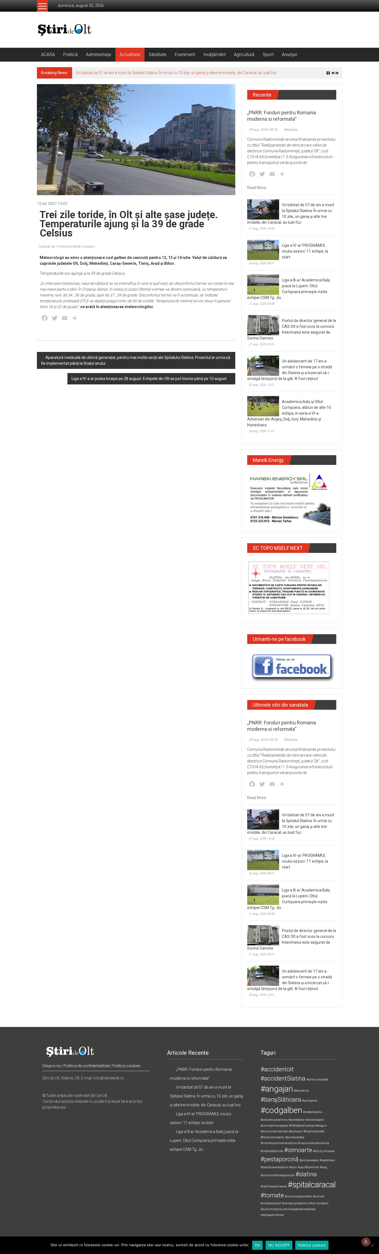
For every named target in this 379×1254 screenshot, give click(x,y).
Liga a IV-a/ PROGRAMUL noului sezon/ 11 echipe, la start (305, 251)
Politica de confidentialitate (87, 1066)
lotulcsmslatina (271, 1209)
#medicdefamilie (272, 1151)
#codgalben (281, 1110)
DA (257, 1245)
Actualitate (130, 54)
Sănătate (157, 54)
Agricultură (244, 54)
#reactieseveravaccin (274, 1167)
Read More (256, 187)
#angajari (277, 1089)
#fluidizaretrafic (314, 1131)
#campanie (309, 1100)
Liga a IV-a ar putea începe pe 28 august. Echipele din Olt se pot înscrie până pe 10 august (149, 378)
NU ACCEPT (279, 1245)
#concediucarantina (274, 1120)
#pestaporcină (280, 1159)
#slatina (306, 1174)
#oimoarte (298, 1150)
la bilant (323, 1203)
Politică (70, 54)
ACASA (48, 54)
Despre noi (51, 1066)
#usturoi (318, 1196)
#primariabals (309, 1160)
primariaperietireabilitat (299, 1209)
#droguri (321, 1125)
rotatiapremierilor (272, 1215)
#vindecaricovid (271, 1203)
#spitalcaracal (312, 1184)
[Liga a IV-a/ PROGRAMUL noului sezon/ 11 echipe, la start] (263, 249)
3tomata (288, 1203)
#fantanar (295, 1131)
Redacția (290, 130)
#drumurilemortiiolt (274, 1131)
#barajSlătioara (281, 1099)
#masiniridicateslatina (313, 1143)
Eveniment (185, 54)
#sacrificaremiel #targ (312, 1167)
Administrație (98, 54)
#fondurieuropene (272, 1137)
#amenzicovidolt (317, 1079)
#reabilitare (327, 1160)
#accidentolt (277, 1069)
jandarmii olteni (305, 1203)
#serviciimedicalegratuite (278, 1175)
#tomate (272, 1195)
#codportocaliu (312, 1112)
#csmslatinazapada (274, 1125)
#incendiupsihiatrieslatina (279, 1143)
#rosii (293, 1167)
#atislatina (301, 1090)
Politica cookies (126, 1066)
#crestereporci (314, 1120)
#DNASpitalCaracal (302, 1125)
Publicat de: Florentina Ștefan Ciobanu (66, 246)
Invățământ (214, 54)
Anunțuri (289, 54)
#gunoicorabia (294, 1137)
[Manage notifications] (366, 1241)
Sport (268, 54)
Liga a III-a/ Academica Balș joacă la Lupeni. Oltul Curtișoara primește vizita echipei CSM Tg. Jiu (204, 1140)
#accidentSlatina (283, 1078)
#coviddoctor (296, 1120)
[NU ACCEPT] (372, 1245)
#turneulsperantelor (298, 1196)
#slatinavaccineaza (274, 1186)
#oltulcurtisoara (324, 1151)
